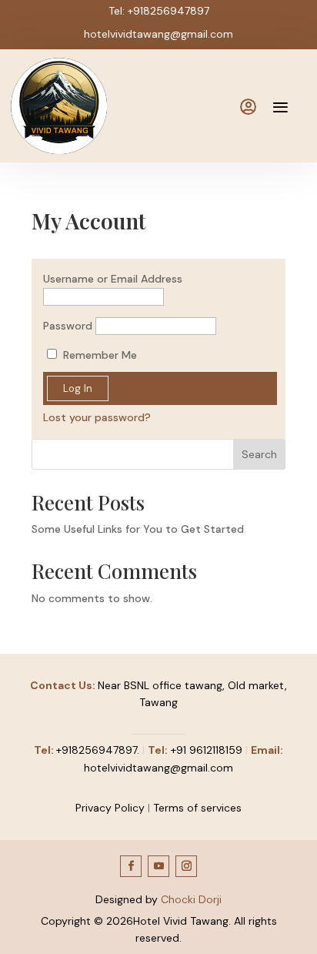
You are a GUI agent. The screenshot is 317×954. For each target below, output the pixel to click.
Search (259, 454)
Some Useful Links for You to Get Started (138, 529)
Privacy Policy (110, 808)
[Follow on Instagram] (186, 866)
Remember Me (98, 355)
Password (67, 326)
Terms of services (197, 808)
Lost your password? (97, 417)
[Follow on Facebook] (131, 866)
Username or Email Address (112, 279)
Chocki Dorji (191, 899)
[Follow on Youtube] (158, 866)
